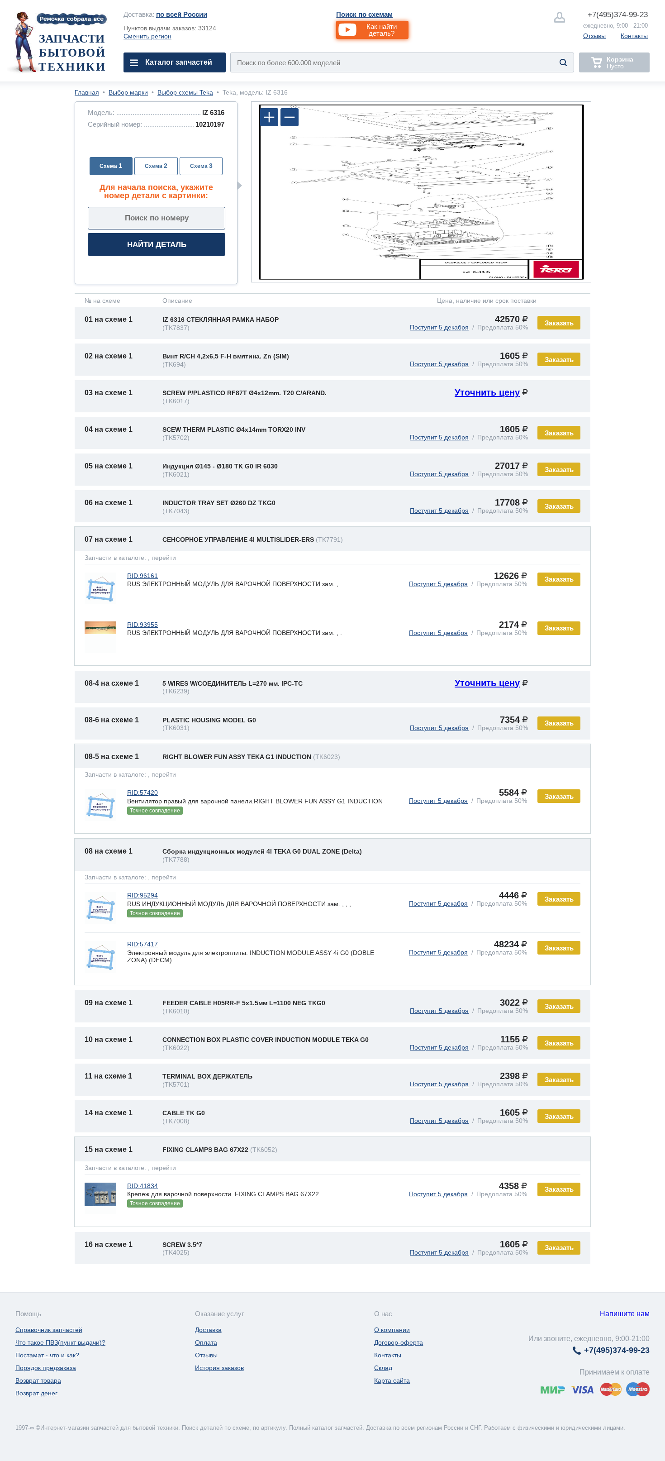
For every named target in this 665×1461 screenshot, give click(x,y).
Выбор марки (128, 92)
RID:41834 (142, 1185)
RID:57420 (142, 792)
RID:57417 (142, 944)
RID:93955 (142, 624)
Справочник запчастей (48, 1329)
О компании (392, 1329)
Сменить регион (147, 36)
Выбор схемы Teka (185, 92)
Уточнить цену (487, 392)
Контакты (634, 36)
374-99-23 (618, 15)
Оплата (206, 1342)
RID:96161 (142, 575)
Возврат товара (38, 1380)
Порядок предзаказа (45, 1367)
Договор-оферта (398, 1342)
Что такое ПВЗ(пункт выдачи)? (60, 1342)
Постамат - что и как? (47, 1355)
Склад (383, 1367)
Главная (87, 92)
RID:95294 (142, 895)
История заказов (219, 1367)
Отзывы (594, 36)
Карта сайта (392, 1380)
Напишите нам (625, 1314)
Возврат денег (36, 1393)
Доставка (208, 1329)
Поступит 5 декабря (439, 327)
